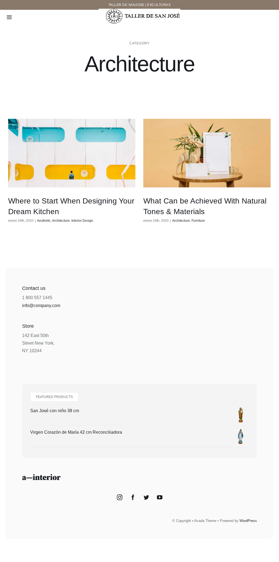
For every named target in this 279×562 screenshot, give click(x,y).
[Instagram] (119, 497)
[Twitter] (146, 497)
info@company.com (41, 305)
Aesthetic (44, 221)
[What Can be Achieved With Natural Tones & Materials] (207, 153)
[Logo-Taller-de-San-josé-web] (139, 10)
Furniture (198, 221)
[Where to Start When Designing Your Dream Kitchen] (71, 153)
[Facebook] (133, 497)
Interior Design (82, 221)
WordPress (248, 521)
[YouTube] (159, 497)
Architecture (61, 221)
